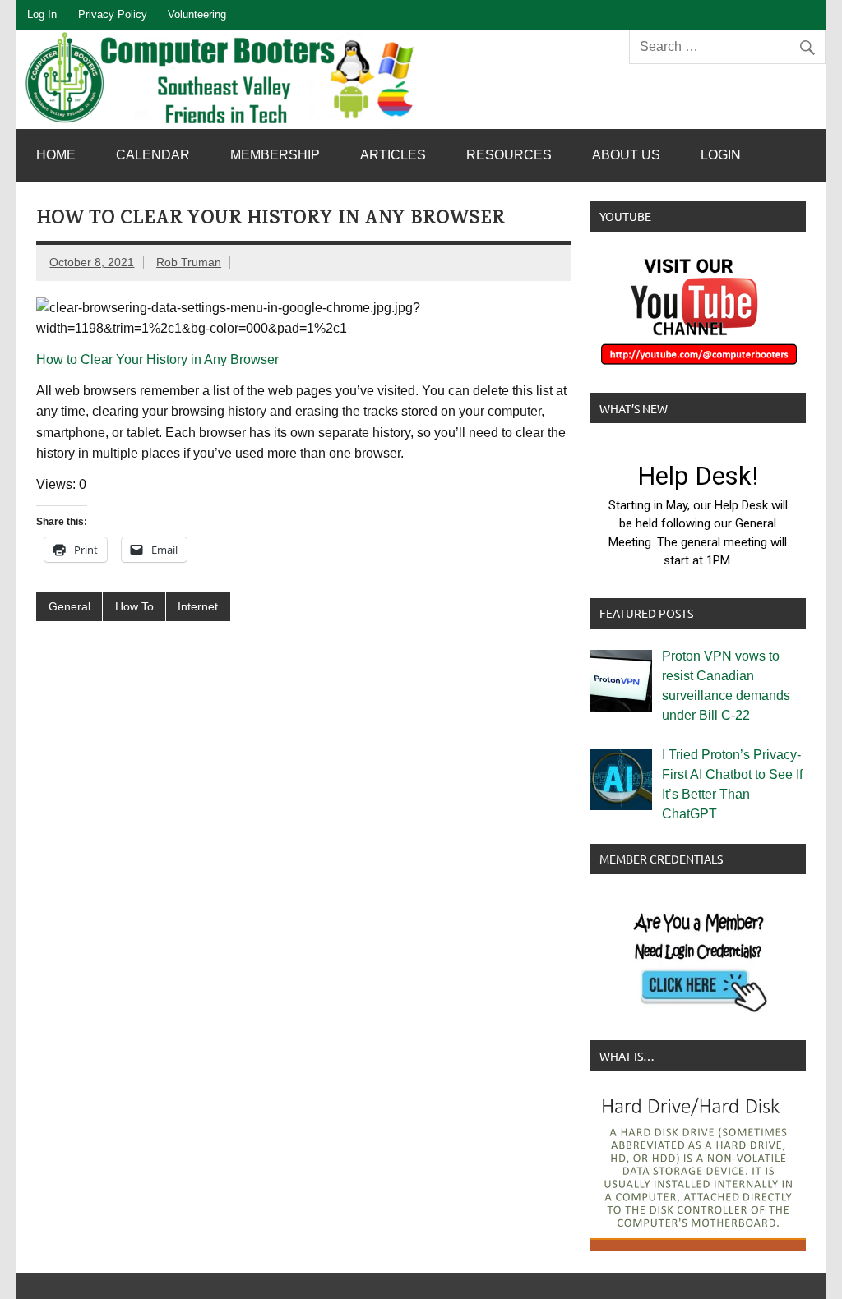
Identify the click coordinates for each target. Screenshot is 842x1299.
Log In (42, 14)
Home (56, 155)
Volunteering (197, 14)
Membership (275, 155)
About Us (626, 155)
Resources (509, 155)
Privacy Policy (112, 14)
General (69, 606)
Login (721, 155)
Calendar (153, 155)
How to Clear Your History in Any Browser (157, 359)
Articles (393, 155)
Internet (198, 606)
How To (134, 606)
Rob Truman (188, 262)
